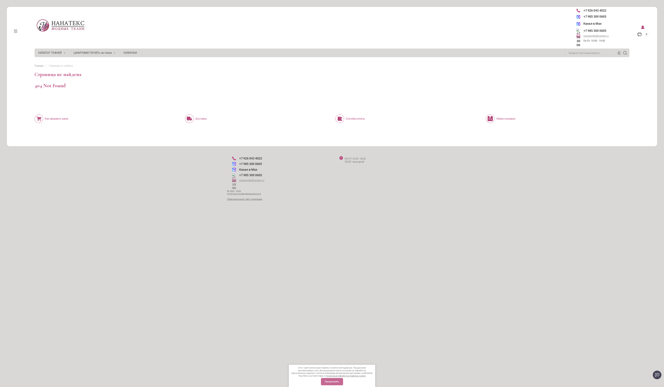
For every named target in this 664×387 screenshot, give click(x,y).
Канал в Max (592, 23)
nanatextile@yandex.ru (596, 36)
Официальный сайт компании (244, 199)
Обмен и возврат (506, 118)
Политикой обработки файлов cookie (346, 376)
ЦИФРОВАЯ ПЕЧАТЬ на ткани (92, 52)
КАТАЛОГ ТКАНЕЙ (50, 52)
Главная (39, 65)
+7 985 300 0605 (594, 16)
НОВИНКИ (130, 52)
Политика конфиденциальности (244, 193)
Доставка (201, 118)
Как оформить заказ (56, 118)
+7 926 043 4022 (594, 10)
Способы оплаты (355, 118)
